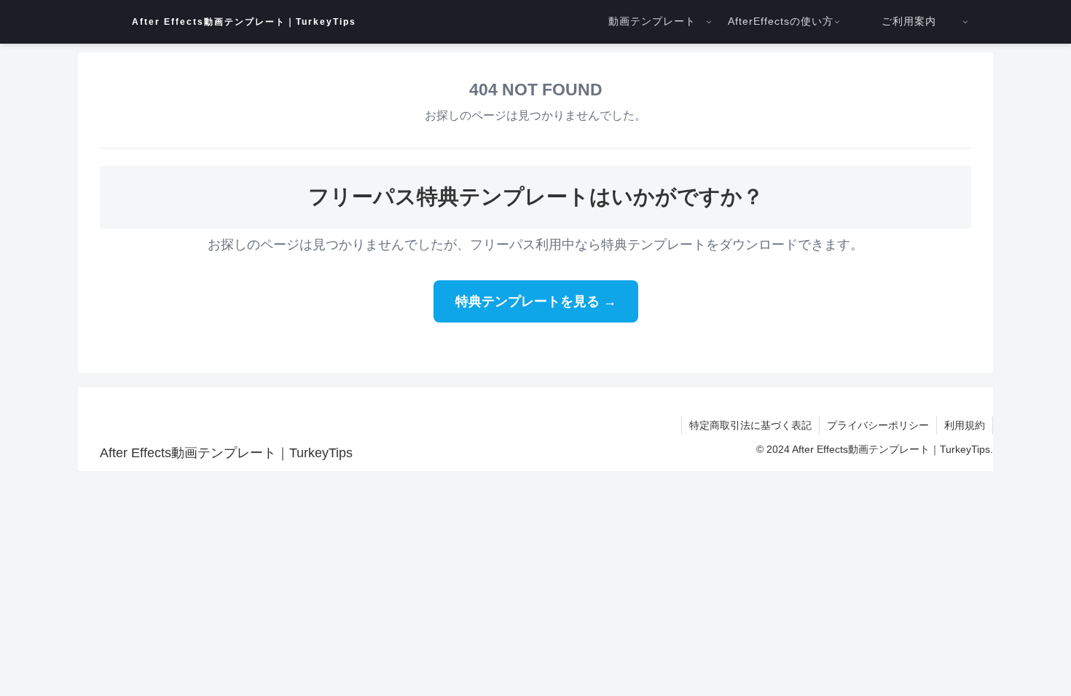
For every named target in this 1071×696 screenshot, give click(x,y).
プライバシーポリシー (878, 425)
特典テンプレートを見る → (535, 301)
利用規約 (964, 425)
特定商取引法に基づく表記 (750, 425)
